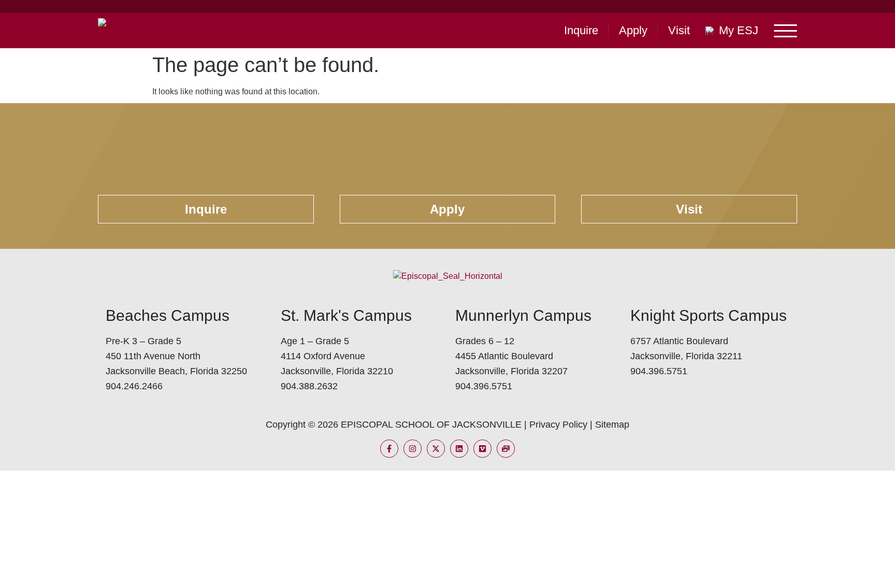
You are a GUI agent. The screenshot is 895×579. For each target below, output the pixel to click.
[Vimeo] (482, 449)
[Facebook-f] (389, 449)
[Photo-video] (506, 449)
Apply (633, 30)
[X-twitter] (436, 449)
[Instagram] (412, 449)
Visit (679, 30)
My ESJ (738, 30)
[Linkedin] (459, 449)
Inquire (581, 30)
